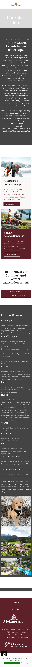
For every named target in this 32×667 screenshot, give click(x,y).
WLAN (4, 423)
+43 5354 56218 (16, 635)
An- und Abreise (9, 433)
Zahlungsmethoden (11, 456)
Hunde (4, 395)
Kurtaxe (5, 366)
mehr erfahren (11, 204)
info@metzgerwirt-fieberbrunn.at (16, 637)
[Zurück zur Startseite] (16, 5)
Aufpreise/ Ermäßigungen (9, 335)
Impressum (16, 606)
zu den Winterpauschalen (16, 295)
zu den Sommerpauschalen (16, 291)
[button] (2, 5)
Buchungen (7, 320)
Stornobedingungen (11, 469)
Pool (3, 382)
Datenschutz (16, 609)
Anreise (16, 602)
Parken (4, 443)
